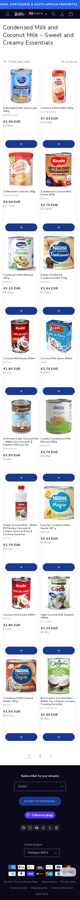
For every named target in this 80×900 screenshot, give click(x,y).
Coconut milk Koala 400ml (19, 614)
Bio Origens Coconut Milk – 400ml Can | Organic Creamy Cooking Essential (58, 701)
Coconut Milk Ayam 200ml (56, 358)
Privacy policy (68, 881)
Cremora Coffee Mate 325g (57, 108)
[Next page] (50, 755)
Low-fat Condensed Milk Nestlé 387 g (55, 527)
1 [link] (29, 755)
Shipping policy (39, 887)
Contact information (62, 887)
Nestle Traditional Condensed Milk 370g (54, 277)
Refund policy (49, 881)
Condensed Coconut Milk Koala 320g (56, 193)
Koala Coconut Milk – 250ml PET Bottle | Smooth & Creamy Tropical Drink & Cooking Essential (20, 530)
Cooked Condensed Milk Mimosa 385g (55, 440)
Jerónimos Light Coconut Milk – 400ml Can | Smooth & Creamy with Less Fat (21, 441)
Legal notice (41, 893)
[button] (7, 14)
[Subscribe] (61, 786)
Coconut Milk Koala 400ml (19, 358)
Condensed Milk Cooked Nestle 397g (18, 700)
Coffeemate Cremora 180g (19, 191)
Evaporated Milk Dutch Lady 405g (20, 110)
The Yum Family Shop (26, 881)
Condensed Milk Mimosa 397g (18, 277)
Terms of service (18, 887)
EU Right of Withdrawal (40, 801)
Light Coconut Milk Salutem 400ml (57, 616)
